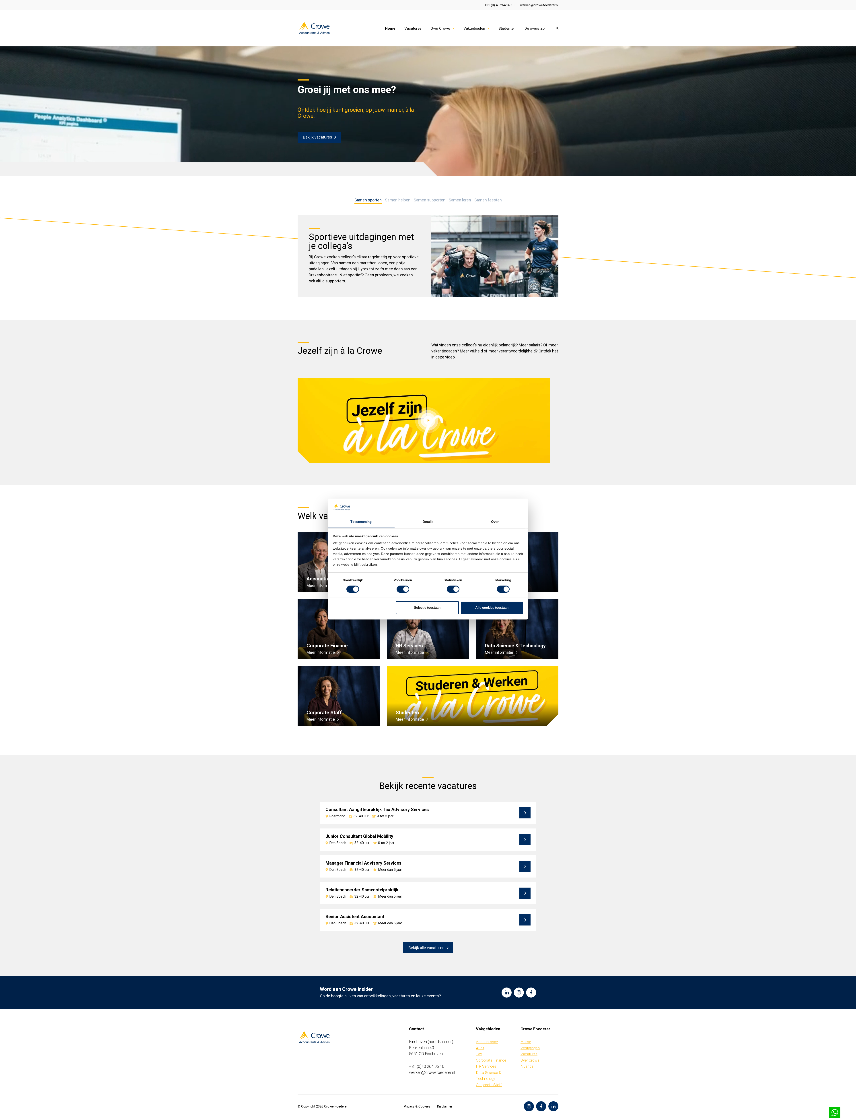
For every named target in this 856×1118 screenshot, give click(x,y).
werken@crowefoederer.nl (539, 5)
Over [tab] (495, 522)
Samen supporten (429, 200)
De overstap (535, 28)
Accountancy (487, 1041)
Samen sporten (368, 200)
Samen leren (460, 200)
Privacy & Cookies (417, 1106)
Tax (479, 1054)
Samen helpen (397, 200)
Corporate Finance (491, 1060)
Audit (480, 1048)
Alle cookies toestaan (491, 607)
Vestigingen (530, 1048)
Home (390, 28)
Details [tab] (428, 522)
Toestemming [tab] (361, 522)
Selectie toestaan (427, 607)
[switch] (403, 589)
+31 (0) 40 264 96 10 (499, 5)
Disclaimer (444, 1106)
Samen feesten (488, 200)
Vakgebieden (474, 28)
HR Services (486, 1066)
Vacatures (413, 28)
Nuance (527, 1066)
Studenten (507, 28)
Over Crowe (440, 28)
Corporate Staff (489, 1085)
